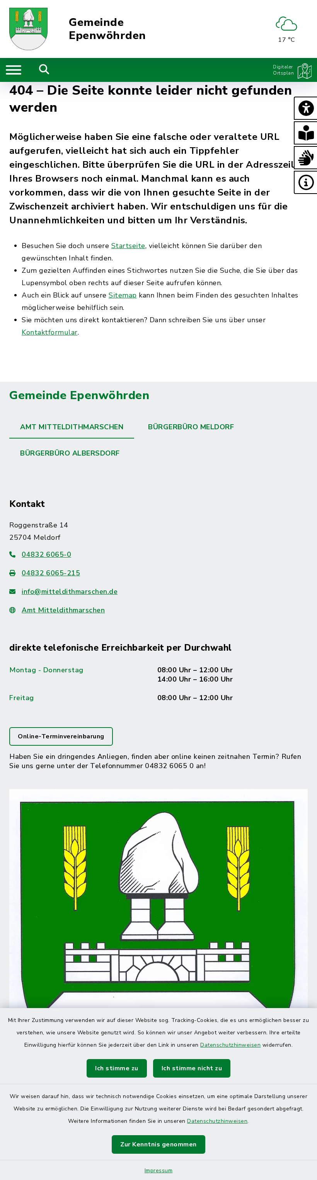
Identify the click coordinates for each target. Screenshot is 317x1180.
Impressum (159, 1170)
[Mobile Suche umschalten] (44, 70)
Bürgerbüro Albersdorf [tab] (70, 453)
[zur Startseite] (28, 29)
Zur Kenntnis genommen (158, 1144)
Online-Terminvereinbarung (61, 736)
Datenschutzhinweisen (230, 1045)
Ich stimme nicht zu (192, 1068)
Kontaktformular (50, 332)
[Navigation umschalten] (13, 70)
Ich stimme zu (116, 1068)
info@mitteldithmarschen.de (70, 591)
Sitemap (123, 295)
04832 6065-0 (46, 554)
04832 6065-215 (51, 573)
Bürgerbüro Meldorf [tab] (191, 427)
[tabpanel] (158, 791)
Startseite (128, 245)
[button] (305, 108)
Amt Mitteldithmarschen (63, 610)
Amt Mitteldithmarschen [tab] (71, 427)
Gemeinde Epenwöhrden (107, 29)
